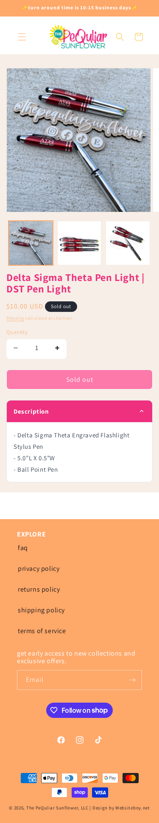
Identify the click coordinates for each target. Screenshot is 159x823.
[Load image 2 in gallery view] (79, 243)
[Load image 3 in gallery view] (128, 243)
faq (23, 547)
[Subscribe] (132, 680)
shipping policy (41, 610)
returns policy (39, 589)
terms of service (42, 630)
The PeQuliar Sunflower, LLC (57, 808)
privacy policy (38, 568)
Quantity (17, 332)
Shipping (15, 318)
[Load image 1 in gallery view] (30, 243)
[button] (22, 37)
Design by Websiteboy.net (121, 808)
